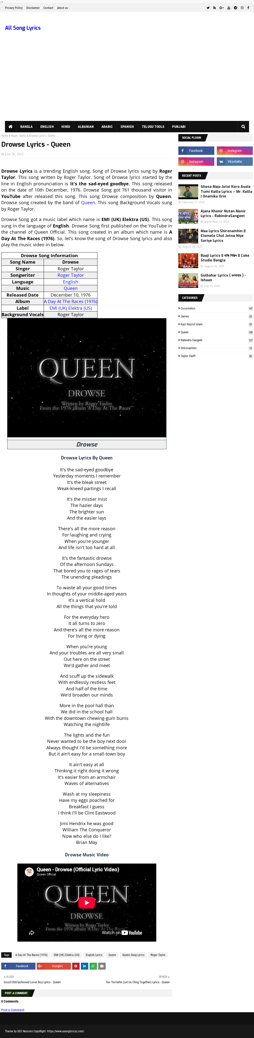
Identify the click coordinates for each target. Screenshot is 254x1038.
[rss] (214, 8)
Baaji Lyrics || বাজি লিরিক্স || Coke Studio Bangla (225, 258)
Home (4, 136)
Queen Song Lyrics (133, 955)
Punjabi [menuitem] (179, 127)
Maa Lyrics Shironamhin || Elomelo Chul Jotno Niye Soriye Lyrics (223, 236)
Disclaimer (33, 8)
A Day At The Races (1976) (70, 301)
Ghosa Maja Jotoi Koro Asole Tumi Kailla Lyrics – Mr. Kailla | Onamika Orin (226, 191)
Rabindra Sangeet (217, 340)
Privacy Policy (14, 8)
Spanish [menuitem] (127, 127)
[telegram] (235, 8)
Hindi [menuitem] (66, 127)
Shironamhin (216, 348)
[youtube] (228, 8)
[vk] (235, 161)
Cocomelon (217, 308)
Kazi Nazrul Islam (216, 324)
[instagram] (242, 8)
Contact (48, 8)
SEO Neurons (25, 1031)
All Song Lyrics (23, 28)
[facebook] (247, 8)
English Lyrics (94, 955)
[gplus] (221, 8)
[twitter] (208, 8)
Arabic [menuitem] (107, 127)
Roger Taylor (18, 136)
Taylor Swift (216, 356)
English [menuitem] (47, 127)
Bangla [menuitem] (26, 127)
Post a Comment (12, 1010)
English (70, 282)
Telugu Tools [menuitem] (153, 127)
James (216, 316)
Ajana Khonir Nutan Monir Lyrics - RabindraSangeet (223, 214)
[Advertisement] (127, 83)
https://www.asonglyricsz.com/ (65, 1031)
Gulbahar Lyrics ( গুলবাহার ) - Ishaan (223, 278)
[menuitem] (11, 126)
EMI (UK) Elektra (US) (71, 308)
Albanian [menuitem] (86, 127)
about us (62, 8)
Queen (88, 202)
